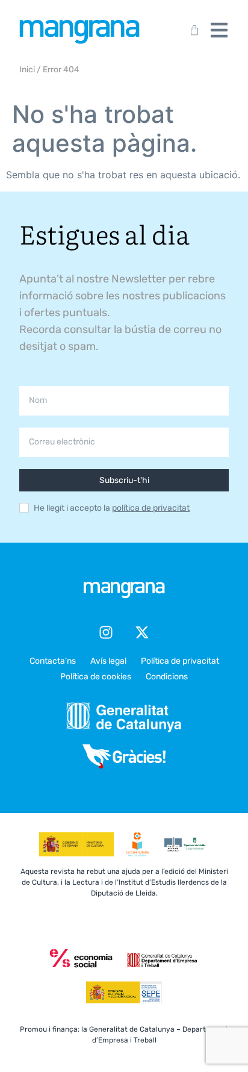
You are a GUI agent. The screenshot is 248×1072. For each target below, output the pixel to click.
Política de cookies (95, 677)
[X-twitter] (142, 632)
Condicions (167, 677)
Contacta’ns (52, 661)
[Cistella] (192, 30)
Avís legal (108, 661)
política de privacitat (151, 508)
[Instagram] (105, 632)
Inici (27, 69)
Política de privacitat (180, 661)
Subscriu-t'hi (124, 480)
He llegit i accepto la (112, 508)
